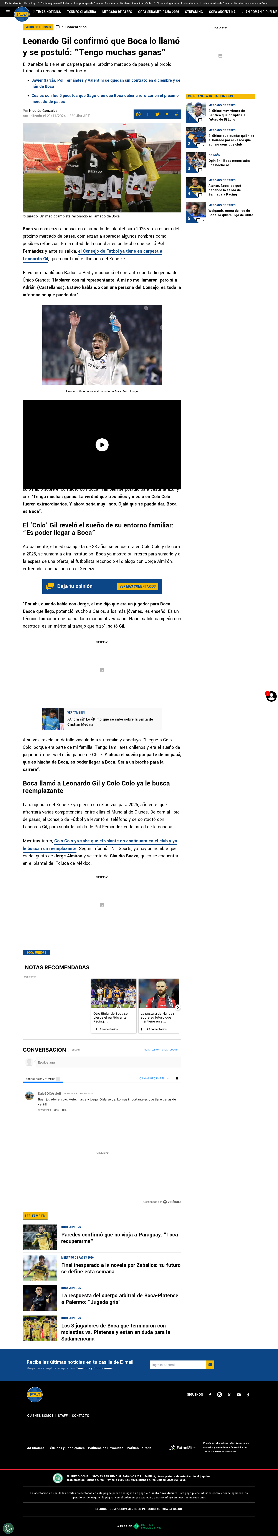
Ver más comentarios (138, 586)
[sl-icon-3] (229, 1394)
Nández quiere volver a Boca (251, 3)
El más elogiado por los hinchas (176, 3)
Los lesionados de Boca (214, 3)
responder (44, 1110)
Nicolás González (43, 110)
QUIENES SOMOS (40, 1415)
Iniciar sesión (151, 1049)
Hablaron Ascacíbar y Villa (135, 3)
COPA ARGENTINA (222, 12)
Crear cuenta (170, 1049)
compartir (155, 1110)
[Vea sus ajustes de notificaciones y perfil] (177, 1078)
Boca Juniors (36, 952)
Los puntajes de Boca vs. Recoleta (94, 3)
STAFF (63, 1415)
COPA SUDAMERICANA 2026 (158, 12)
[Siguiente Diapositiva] (178, 1007)
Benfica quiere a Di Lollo (55, 3)
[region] (102, 1126)
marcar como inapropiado (170, 1113)
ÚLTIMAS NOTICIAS (47, 12)
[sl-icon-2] (219, 1394)
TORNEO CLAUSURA (81, 12)
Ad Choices (36, 1448)
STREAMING (194, 12)
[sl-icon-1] (210, 1394)
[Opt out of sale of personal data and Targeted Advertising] (8, 1528)
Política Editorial (139, 1448)
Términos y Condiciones (94, 1368)
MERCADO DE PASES (117, 12)
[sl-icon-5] (248, 1394)
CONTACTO (80, 1415)
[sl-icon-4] (238, 1394)
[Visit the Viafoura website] (172, 1202)
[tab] (43, 1078)
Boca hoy (29, 3)
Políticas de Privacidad (106, 1448)
